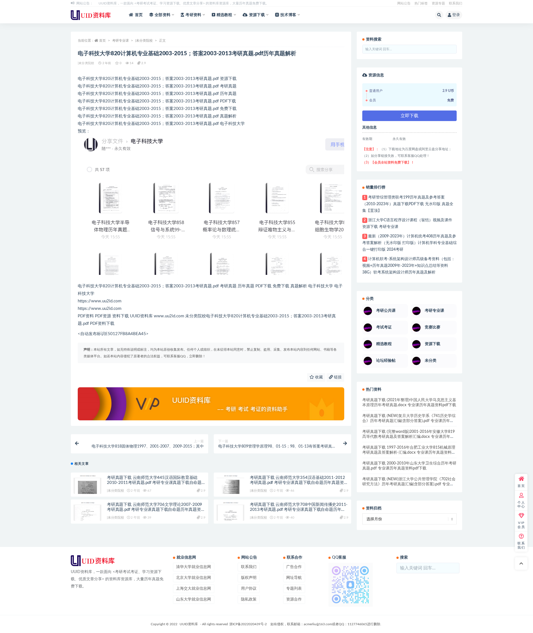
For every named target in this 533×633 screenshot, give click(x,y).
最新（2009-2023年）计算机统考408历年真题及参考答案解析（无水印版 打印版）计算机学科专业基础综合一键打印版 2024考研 (409, 243)
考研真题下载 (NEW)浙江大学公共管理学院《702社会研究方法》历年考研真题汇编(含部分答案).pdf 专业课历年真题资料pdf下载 (409, 484)
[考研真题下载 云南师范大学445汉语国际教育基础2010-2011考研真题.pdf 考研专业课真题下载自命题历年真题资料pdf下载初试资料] (87, 486)
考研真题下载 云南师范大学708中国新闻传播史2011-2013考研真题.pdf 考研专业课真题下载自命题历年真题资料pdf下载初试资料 (299, 510)
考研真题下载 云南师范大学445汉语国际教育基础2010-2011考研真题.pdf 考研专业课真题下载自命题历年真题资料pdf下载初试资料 (154, 483)
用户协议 (249, 589)
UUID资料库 (189, 624)
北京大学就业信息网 (193, 578)
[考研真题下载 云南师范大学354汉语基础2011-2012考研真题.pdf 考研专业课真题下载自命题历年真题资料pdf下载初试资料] (230, 486)
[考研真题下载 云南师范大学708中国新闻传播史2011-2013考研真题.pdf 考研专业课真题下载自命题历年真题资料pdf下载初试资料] (230, 513)
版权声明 (249, 578)
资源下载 (257, 15)
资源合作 (294, 599)
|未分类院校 (144, 40)
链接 (337, 377)
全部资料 (162, 15)
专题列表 (294, 589)
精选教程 (224, 15)
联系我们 (455, 3)
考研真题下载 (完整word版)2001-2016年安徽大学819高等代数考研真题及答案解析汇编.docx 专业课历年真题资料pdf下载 (408, 437)
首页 (139, 15)
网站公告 (404, 3)
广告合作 (294, 567)
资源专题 (438, 3)
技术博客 (288, 15)
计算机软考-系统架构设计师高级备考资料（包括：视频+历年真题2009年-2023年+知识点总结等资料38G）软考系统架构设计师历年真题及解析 (408, 265)
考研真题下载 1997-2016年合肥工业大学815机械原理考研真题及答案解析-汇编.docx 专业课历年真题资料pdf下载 (408, 452)
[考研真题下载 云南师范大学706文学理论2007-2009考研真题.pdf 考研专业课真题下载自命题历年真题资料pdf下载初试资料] (87, 513)
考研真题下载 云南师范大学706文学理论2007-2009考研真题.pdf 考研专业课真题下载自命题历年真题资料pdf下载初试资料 (156, 510)
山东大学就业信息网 (193, 599)
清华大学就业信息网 (193, 567)
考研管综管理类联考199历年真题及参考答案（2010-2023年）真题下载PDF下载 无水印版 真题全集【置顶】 (407, 204)
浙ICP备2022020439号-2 (248, 624)
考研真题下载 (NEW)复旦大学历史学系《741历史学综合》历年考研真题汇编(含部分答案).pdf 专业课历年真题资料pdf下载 (409, 421)
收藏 (318, 377)
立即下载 (409, 116)
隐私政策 (249, 599)
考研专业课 (120, 40)
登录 (456, 15)
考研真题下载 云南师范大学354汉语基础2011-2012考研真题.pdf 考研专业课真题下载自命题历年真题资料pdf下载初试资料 (299, 483)
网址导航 (294, 578)
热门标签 (421, 3)
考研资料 (193, 15)
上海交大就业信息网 (193, 589)
